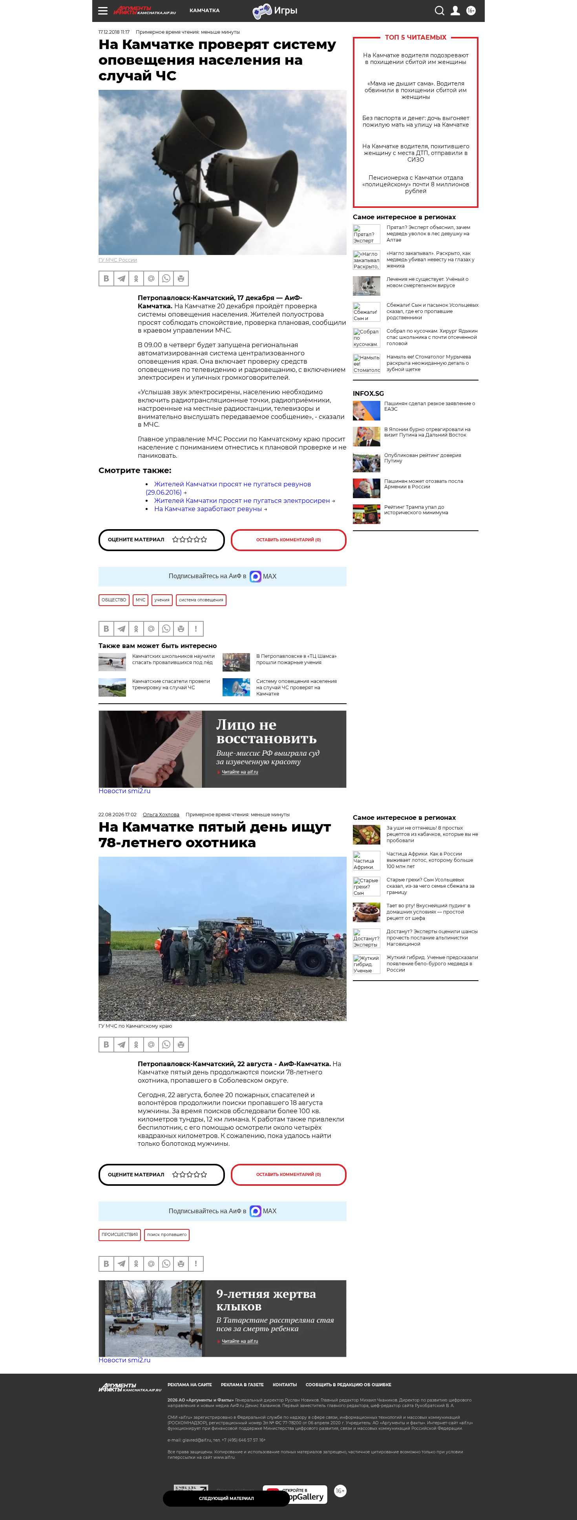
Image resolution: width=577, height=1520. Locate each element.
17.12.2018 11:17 (114, 32)
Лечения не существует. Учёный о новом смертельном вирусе (428, 282)
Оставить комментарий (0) (288, 539)
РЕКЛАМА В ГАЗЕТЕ (242, 1384)
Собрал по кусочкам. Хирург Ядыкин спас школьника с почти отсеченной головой (432, 337)
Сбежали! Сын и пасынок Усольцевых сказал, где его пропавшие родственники (432, 311)
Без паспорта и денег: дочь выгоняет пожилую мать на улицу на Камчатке (415, 121)
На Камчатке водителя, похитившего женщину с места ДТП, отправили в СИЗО (415, 153)
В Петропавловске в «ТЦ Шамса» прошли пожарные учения (296, 659)
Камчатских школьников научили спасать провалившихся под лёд (173, 659)
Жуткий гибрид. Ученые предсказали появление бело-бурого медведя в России (432, 963)
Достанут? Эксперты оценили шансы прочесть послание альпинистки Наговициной (432, 937)
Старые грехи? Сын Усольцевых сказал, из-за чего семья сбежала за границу (431, 886)
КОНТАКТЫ (285, 1384)
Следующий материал (226, 1498)
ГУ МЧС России (118, 260)
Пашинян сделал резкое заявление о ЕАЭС (429, 406)
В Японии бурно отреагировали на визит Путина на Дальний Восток (427, 432)
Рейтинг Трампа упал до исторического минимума (416, 509)
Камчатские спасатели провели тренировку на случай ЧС (171, 684)
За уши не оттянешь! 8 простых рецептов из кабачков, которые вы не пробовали (432, 834)
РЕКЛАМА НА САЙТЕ (190, 1384)
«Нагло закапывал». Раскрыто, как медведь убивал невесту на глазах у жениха (431, 259)
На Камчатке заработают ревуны (208, 509)
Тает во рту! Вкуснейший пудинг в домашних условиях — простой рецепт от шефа (428, 912)
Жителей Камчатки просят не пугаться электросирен (242, 500)
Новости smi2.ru (125, 791)
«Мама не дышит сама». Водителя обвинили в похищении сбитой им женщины (416, 90)
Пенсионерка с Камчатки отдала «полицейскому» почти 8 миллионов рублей (415, 185)
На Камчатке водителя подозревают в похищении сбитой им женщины (416, 59)
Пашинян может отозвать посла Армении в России (423, 484)
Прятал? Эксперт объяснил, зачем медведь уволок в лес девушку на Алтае (428, 233)
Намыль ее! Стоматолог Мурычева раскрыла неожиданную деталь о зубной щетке (429, 363)
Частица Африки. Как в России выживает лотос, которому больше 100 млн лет (430, 860)
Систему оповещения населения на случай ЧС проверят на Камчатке (296, 687)
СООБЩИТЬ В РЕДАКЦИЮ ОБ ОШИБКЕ (348, 1384)
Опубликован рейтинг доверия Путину (422, 458)
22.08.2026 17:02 (118, 814)
